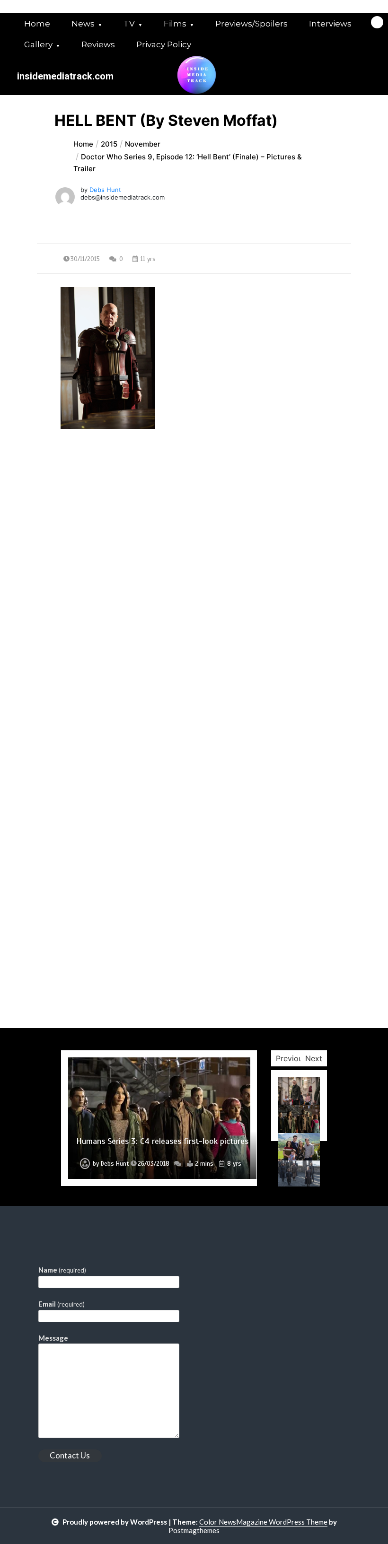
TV (129, 23)
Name (62, 1269)
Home (37, 23)
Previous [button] (291, 1058)
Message (53, 1338)
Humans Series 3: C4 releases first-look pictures (162, 1141)
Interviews (330, 23)
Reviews (98, 44)
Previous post (82, 514)
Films (175, 23)
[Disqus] (194, 662)
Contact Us (70, 1455)
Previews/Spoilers (251, 23)
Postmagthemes (194, 1530)
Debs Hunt (105, 189)
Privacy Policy (163, 44)
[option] (159, 1118)
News (83, 23)
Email (61, 1304)
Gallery (38, 44)
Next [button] (313, 1058)
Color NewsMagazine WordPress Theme (263, 1522)
